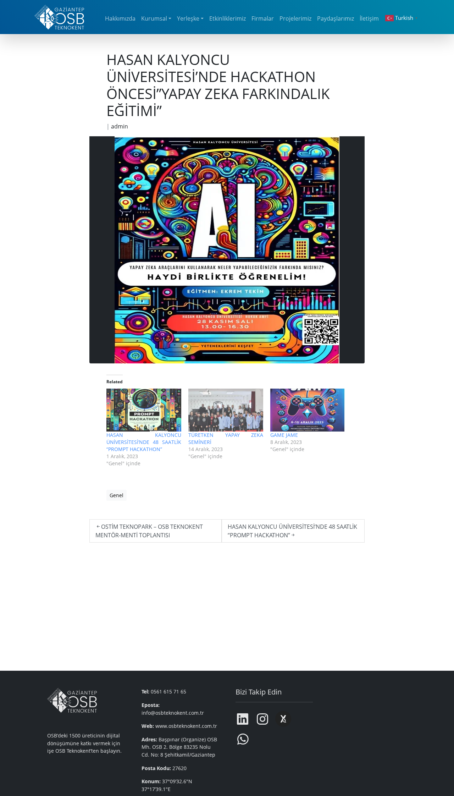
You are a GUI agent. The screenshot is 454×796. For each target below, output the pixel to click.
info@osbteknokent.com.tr (173, 712)
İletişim (369, 18)
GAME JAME (284, 435)
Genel (116, 495)
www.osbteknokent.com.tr (186, 726)
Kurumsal (154, 18)
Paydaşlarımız (335, 18)
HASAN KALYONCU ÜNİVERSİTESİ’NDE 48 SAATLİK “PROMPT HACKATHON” (143, 442)
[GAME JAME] (307, 410)
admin (119, 126)
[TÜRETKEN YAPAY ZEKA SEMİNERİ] (225, 410)
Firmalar (262, 18)
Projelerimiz (295, 18)
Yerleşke (188, 18)
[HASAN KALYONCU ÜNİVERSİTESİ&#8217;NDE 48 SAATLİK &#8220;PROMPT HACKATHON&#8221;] (143, 410)
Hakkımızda (120, 18)
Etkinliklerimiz (227, 18)
